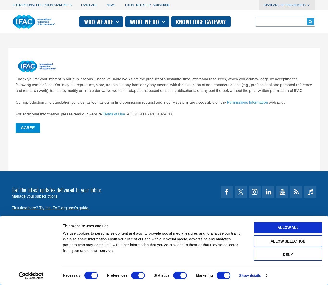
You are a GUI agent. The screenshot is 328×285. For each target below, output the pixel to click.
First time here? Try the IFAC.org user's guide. (50, 208)
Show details (250, 275)
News (111, 5)
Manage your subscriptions (35, 196)
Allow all (288, 227)
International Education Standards (42, 5)
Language (89, 5)
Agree (28, 128)
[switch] (138, 275)
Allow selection (288, 241)
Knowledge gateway (201, 21)
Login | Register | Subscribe (147, 5)
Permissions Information (247, 102)
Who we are (99, 21)
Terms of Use (114, 114)
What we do (145, 21)
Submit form (310, 21)
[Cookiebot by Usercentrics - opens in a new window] (31, 275)
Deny (288, 255)
